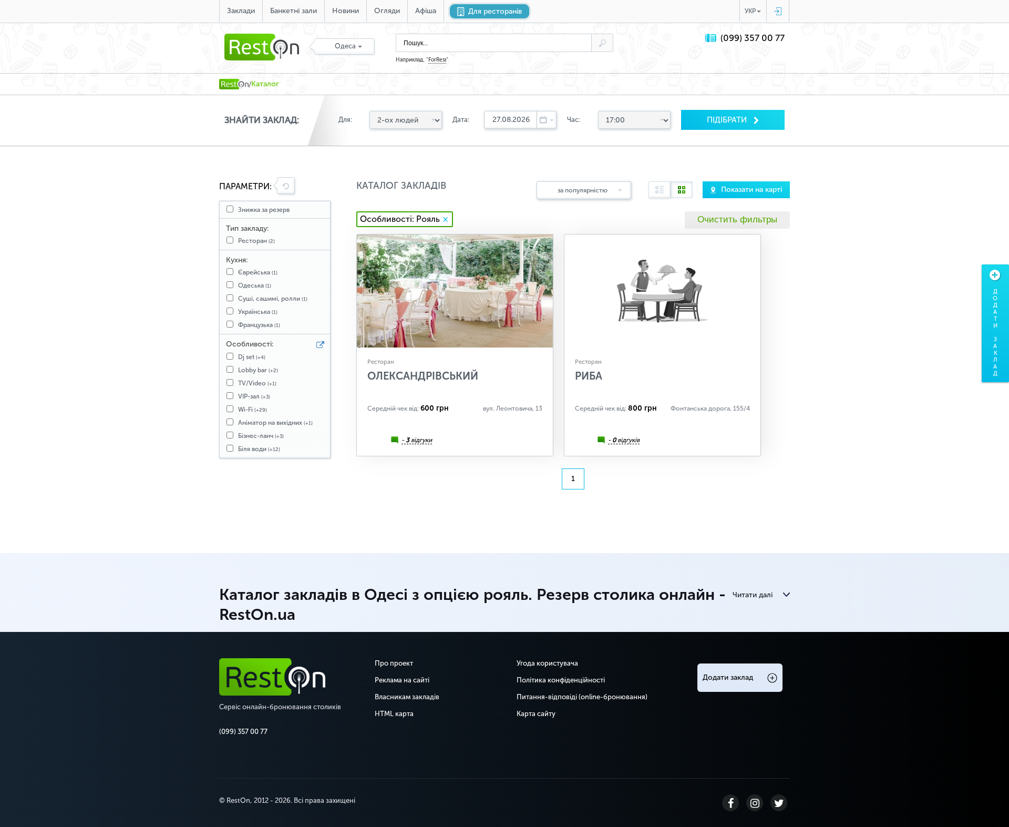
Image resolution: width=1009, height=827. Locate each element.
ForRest (437, 60)
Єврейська (257, 272)
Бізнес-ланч (261, 436)
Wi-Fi (252, 409)
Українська (257, 311)
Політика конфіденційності (561, 680)
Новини (345, 10)
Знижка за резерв (264, 209)
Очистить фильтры (737, 219)
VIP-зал (254, 396)
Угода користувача (547, 663)
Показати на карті (751, 189)
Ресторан (256, 240)
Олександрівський (422, 376)
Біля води (259, 449)
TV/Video (257, 383)
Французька (259, 325)
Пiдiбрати (728, 120)
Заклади (241, 10)
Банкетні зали (293, 10)
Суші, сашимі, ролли (272, 298)
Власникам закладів (407, 697)
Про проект (394, 663)
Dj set (251, 357)
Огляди (387, 10)
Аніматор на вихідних (275, 422)
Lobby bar (258, 370)
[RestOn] (234, 84)
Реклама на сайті (402, 680)
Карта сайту (536, 714)
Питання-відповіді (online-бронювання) (582, 697)
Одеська (254, 285)
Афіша (425, 10)
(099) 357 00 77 (752, 38)
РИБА (588, 376)
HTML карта (394, 714)
